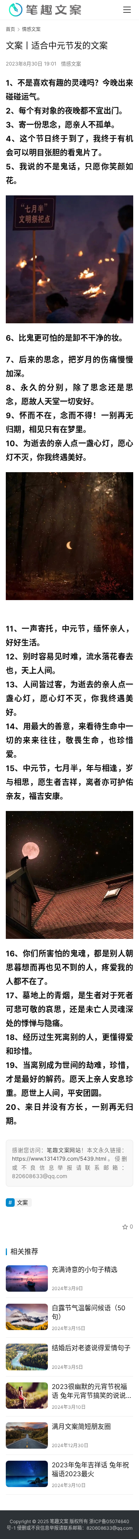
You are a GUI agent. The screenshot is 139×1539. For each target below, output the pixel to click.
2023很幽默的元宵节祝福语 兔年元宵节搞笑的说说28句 (89, 1391)
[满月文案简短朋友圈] (27, 1435)
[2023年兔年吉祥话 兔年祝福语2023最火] (27, 1474)
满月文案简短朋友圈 (81, 1426)
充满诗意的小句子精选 (84, 1269)
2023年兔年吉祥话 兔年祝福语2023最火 (90, 1469)
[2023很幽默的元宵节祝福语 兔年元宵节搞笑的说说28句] (27, 1395)
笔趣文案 (59, 1521)
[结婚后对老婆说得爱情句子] (27, 1357)
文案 (22, 1202)
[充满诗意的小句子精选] (27, 1278)
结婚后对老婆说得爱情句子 (91, 1348)
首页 (10, 29)
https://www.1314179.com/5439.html (59, 1158)
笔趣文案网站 (64, 1150)
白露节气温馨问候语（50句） (88, 1312)
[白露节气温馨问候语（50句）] (27, 1317)
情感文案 (71, 63)
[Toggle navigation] (127, 10)
